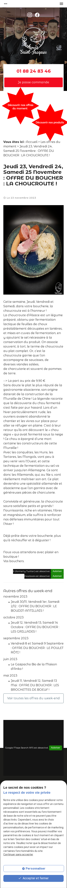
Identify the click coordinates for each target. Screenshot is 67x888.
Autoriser (57, 571)
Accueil (31, 142)
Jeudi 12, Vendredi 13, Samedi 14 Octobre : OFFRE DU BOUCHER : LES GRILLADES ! (35, 627)
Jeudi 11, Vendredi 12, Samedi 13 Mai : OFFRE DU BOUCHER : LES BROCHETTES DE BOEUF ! (35, 685)
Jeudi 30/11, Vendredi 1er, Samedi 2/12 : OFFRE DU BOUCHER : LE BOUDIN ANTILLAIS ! (35, 606)
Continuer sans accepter (18, 854)
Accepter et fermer (35, 878)
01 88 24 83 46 (34, 71)
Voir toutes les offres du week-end (33, 698)
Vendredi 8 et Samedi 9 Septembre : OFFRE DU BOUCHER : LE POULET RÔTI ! (37, 648)
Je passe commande (33, 82)
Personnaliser (35, 868)
